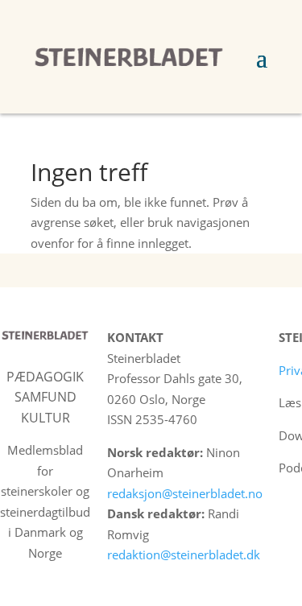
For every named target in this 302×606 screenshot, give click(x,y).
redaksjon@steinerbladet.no (185, 493)
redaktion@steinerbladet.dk (183, 554)
